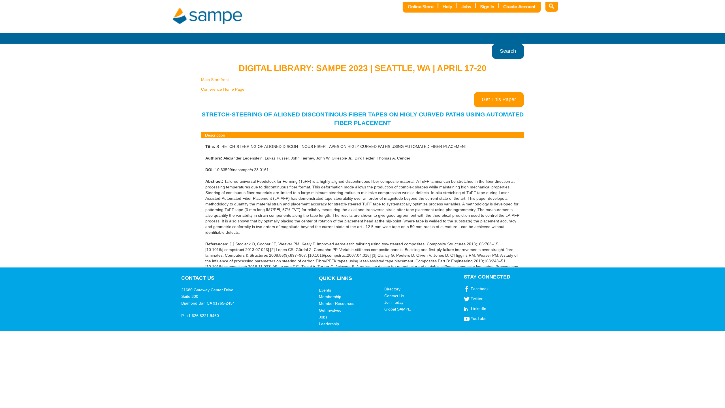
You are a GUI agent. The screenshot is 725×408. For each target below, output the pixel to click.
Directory (392, 289)
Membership (330, 296)
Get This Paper (499, 99)
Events (325, 290)
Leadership (329, 324)
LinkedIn (478, 308)
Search (508, 51)
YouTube (479, 318)
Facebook (480, 288)
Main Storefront (215, 79)
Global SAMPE (397, 309)
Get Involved (330, 310)
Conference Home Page (222, 89)
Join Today (394, 302)
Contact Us (394, 296)
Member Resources (336, 303)
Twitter (477, 298)
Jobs (323, 317)
